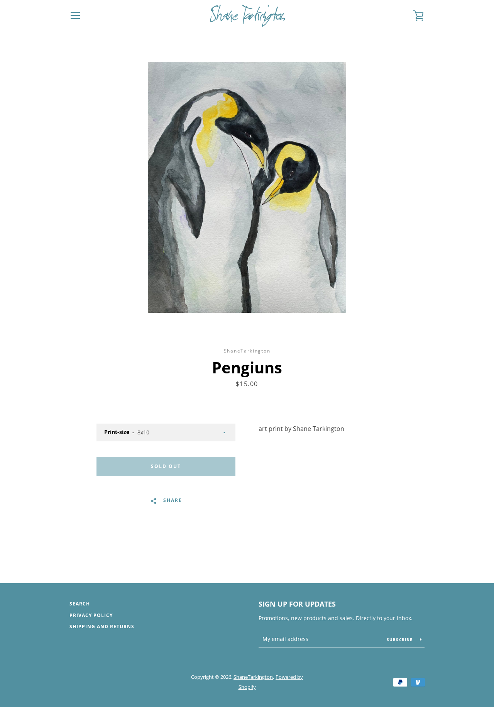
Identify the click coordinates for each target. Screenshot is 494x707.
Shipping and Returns (101, 626)
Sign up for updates (297, 604)
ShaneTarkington (253, 676)
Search (79, 603)
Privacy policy (91, 615)
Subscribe (400, 639)
